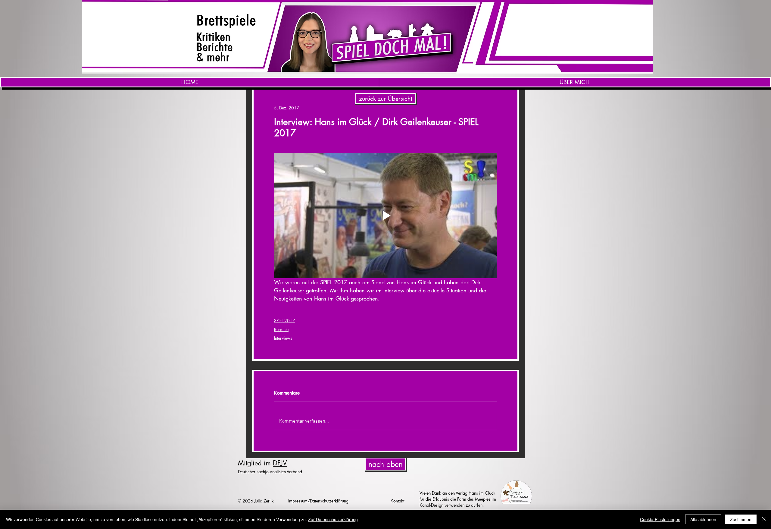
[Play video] (385, 215)
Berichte (281, 329)
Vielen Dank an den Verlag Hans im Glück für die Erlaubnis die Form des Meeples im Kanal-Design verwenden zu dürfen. (458, 499)
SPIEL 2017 (284, 320)
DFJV (280, 463)
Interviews (283, 338)
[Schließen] (763, 519)
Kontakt (397, 501)
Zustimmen (740, 519)
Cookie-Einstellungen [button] (660, 519)
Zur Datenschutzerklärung (333, 519)
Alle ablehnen (703, 519)
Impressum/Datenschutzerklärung (318, 501)
